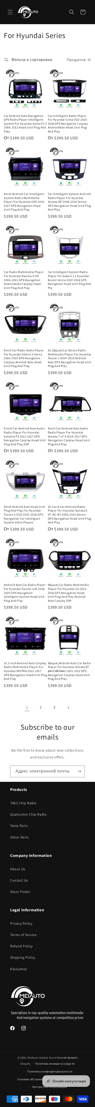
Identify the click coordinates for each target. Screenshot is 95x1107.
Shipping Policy (22, 957)
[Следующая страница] (68, 707)
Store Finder (20, 891)
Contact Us (19, 880)
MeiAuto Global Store (42, 1057)
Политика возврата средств (55, 1063)
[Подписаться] (79, 771)
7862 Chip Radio (23, 803)
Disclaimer (18, 969)
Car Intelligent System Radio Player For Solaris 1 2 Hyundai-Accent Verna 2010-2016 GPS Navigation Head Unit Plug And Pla (69, 279)
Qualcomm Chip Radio (28, 814)
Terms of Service (23, 934)
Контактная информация (50, 1087)
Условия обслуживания (33, 1079)
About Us (17, 869)
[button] (10, 12)
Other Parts (19, 837)
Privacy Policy (21, 923)
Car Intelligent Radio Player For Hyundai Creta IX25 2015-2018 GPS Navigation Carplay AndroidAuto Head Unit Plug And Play (68, 123)
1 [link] (27, 707)
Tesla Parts (19, 825)
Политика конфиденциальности (49, 1071)
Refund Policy (21, 946)
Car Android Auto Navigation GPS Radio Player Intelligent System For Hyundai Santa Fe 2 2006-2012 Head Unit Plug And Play (25, 123)
